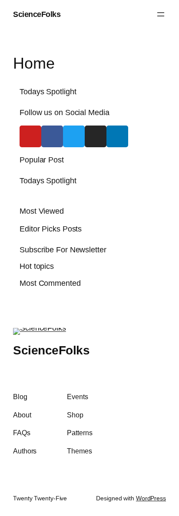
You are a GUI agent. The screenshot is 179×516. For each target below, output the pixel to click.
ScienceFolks (36, 14)
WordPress (151, 498)
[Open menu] (161, 14)
